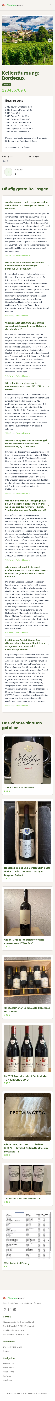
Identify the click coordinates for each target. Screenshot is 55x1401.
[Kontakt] (14, 1309)
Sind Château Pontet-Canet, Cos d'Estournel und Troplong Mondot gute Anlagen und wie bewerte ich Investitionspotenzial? (25, 645)
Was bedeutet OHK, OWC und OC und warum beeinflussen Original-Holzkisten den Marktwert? (26, 326)
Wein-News (8, 1367)
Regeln (6, 1351)
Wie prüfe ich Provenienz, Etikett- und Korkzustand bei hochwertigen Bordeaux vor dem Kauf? (24, 265)
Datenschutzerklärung (12, 1346)
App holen (7, 1380)
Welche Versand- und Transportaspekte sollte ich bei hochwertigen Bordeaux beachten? (26, 205)
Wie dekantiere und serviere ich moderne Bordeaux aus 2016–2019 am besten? (25, 386)
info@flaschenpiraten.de (13, 1330)
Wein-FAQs (8, 1371)
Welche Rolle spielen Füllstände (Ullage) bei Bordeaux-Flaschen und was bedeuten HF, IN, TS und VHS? (26, 443)
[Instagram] (9, 1309)
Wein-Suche (8, 1363)
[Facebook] (4, 1309)
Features (7, 1376)
